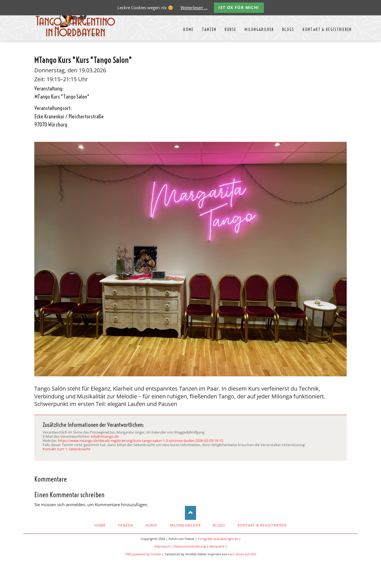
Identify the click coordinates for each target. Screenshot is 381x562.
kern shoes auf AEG (242, 554)
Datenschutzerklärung (190, 546)
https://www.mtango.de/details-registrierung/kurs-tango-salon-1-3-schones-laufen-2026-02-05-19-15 (140, 440)
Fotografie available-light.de (218, 539)
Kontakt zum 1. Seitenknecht (66, 448)
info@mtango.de (105, 436)
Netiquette (217, 546)
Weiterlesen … (194, 7)
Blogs (219, 525)
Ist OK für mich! (238, 7)
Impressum (162, 546)
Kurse (152, 525)
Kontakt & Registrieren (262, 525)
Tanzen (125, 525)
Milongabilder (185, 525)
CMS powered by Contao (143, 554)
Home (100, 525)
